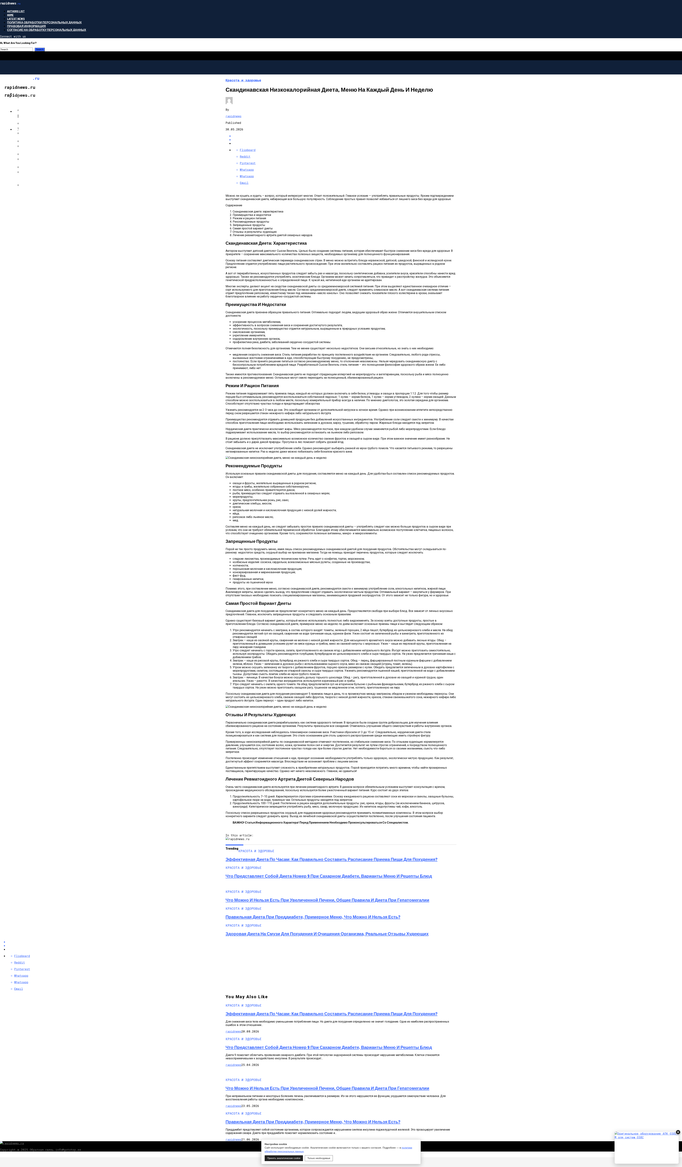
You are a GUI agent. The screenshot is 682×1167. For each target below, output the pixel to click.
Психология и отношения (35, 111)
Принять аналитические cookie (283, 1158)
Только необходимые (318, 1158)
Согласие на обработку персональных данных (46, 29)
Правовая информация (26, 26)
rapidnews (233, 116)
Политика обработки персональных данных (44, 22)
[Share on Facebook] (344, 136)
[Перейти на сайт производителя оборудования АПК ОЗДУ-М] (647, 1148)
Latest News (16, 18)
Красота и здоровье (30, 93)
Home (10, 15)
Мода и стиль (25, 129)
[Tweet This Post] (344, 139)
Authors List (16, 11)
